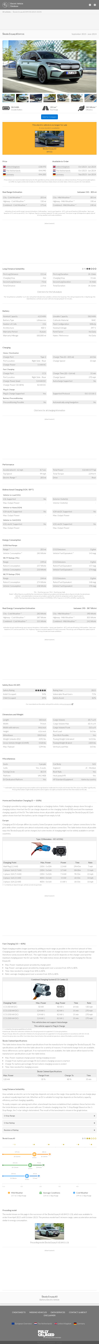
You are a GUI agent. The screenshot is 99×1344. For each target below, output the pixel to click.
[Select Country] (95, 5)
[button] (94, 43)
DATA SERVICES (58, 1312)
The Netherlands (13, 170)
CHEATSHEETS (19, 1312)
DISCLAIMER (49, 1315)
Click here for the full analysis (49, 292)
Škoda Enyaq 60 (49, 150)
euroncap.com (66, 704)
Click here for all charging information (49, 410)
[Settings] (90, 5)
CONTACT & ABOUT (78, 1312)
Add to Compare (49, 117)
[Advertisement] (49, 22)
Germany (10, 174)
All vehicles (6, 12)
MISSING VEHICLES (38, 1312)
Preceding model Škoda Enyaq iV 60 (49, 1242)
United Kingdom (13, 167)
